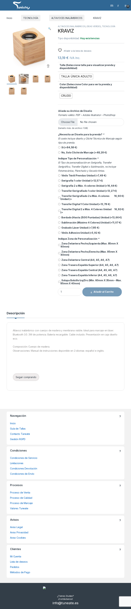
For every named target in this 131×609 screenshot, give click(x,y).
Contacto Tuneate (20, 433)
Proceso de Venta (20, 492)
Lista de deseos (19, 561)
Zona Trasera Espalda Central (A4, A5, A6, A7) (88, 270)
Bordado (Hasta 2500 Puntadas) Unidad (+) (91, 217)
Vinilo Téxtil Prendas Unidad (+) (83, 175)
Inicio (9, 18)
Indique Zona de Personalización (78, 238)
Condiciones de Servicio (23, 457)
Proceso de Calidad (21, 497)
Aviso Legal (16, 527)
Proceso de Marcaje (21, 503)
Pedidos (14, 567)
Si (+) (68, 147)
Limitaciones (16, 463)
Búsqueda (112, 5)
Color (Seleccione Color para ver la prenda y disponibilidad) (86, 86)
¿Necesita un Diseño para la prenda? (81, 134)
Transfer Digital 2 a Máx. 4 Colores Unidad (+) (92, 211)
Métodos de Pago (20, 572)
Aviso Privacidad (19, 532)
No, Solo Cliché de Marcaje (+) (83, 152)
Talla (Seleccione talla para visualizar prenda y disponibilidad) (87, 67)
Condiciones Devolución (23, 468)
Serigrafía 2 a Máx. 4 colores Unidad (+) (88, 185)
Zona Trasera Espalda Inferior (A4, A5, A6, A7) (88, 275)
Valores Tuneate (19, 508)
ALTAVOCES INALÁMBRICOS (66, 18)
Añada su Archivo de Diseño (75, 110)
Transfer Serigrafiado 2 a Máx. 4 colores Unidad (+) (92, 197)
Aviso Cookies (18, 537)
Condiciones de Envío (22, 473)
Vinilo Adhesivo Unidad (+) (80, 232)
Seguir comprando (26, 377)
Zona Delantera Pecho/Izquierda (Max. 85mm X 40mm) (89, 245)
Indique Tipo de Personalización (78, 158)
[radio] (76, 76)
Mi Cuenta (15, 556)
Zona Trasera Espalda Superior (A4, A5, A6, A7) (89, 265)
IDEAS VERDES (94, 26)
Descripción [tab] (16, 313)
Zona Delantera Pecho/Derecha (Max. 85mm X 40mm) (88, 253)
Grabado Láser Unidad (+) (79, 227)
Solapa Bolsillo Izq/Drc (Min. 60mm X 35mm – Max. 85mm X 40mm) (91, 282)
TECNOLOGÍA (30, 18)
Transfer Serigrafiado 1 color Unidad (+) (88, 190)
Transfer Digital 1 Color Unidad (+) (85, 204)
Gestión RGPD (17, 439)
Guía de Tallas (18, 428)
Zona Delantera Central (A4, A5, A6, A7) (85, 259)
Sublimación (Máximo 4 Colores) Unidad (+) (90, 222)
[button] (49, 29)
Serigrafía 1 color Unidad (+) (81, 180)
